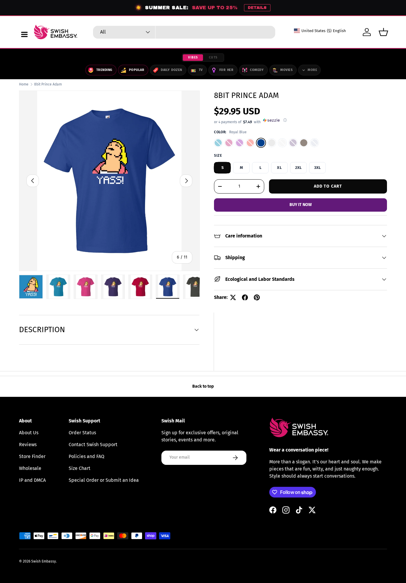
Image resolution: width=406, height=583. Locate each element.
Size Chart (79, 468)
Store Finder (32, 456)
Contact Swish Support (93, 444)
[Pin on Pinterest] (257, 297)
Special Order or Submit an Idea (104, 480)
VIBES (193, 57)
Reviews (28, 444)
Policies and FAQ (86, 456)
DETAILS (257, 8)
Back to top (203, 386)
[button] (383, 32)
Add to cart (328, 185)
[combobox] (184, 32)
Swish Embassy (43, 561)
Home (24, 84)
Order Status (82, 432)
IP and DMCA (32, 480)
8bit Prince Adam (48, 84)
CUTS (213, 57)
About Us (28, 432)
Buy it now (300, 204)
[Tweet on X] (233, 297)
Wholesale (30, 468)
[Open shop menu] (24, 34)
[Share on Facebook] (245, 297)
